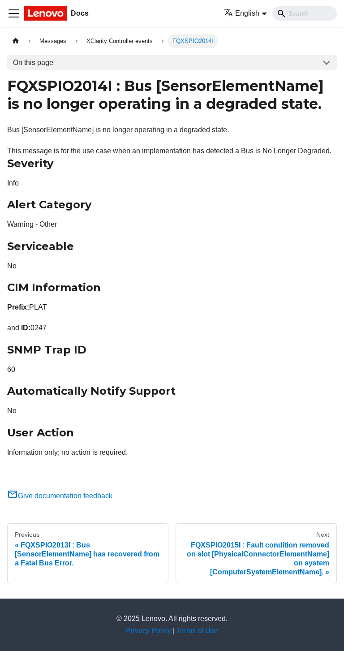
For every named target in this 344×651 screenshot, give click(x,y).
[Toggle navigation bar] (14, 13)
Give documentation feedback (65, 496)
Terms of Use (197, 630)
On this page (33, 62)
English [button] (247, 13)
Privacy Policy (148, 630)
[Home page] (15, 41)
